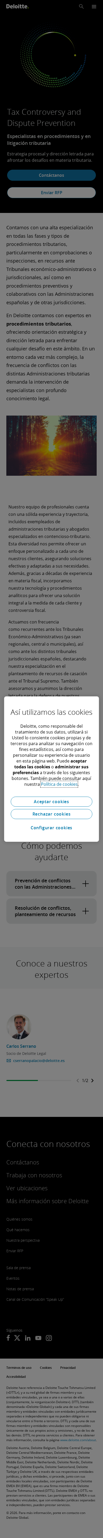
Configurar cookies (51, 828)
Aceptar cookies (51, 801)
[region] (51, 769)
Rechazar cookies (51, 814)
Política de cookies (59, 784)
